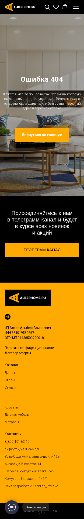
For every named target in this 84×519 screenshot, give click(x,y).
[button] (47, 7)
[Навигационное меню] (76, 7)
